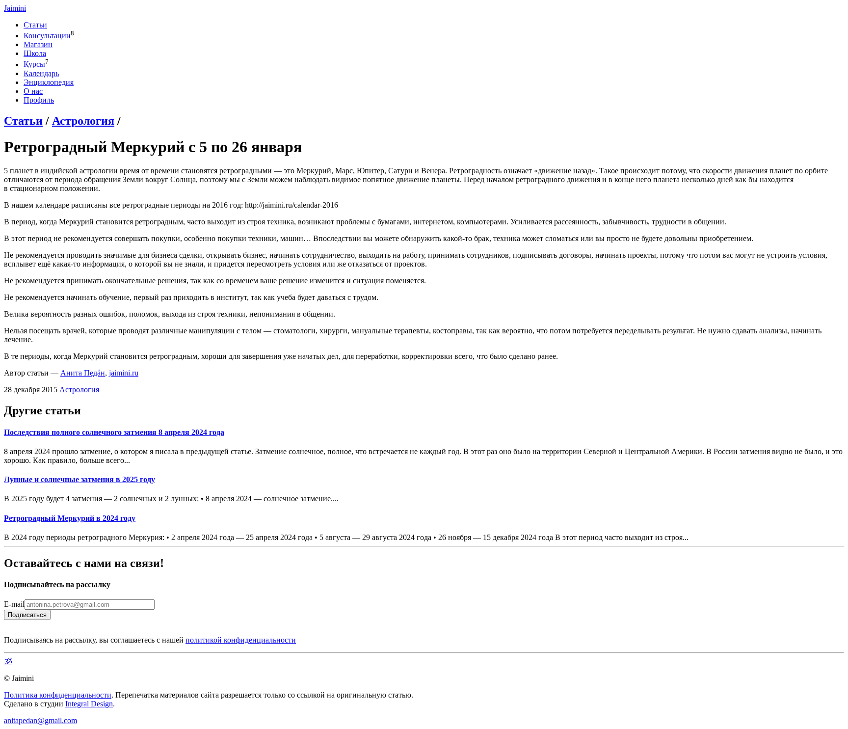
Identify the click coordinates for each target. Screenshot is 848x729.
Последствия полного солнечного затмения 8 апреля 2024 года (114, 432)
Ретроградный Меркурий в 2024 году (69, 518)
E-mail (14, 604)
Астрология (83, 120)
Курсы (34, 64)
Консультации (47, 35)
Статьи (35, 25)
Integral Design (89, 704)
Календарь (41, 73)
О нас (33, 91)
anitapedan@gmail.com (40, 720)
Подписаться (27, 615)
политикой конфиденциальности (241, 640)
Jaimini (15, 8)
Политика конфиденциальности (57, 695)
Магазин (38, 44)
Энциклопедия (49, 82)
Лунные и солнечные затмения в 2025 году (79, 479)
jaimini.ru (123, 373)
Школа (35, 53)
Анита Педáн (82, 373)
